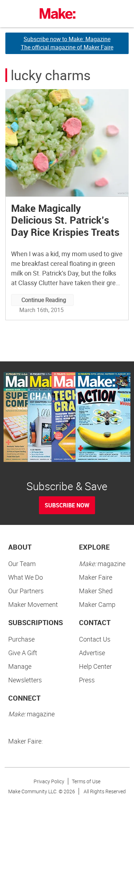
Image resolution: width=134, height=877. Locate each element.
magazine (102, 563)
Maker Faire (95, 577)
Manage (19, 666)
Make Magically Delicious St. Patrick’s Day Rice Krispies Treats (65, 220)
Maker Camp (97, 604)
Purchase (21, 639)
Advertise (92, 652)
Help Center (95, 666)
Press (87, 680)
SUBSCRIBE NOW (67, 505)
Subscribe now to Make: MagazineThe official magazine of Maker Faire (67, 43)
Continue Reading (43, 300)
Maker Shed (96, 590)
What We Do (25, 577)
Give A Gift (22, 652)
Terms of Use (86, 781)
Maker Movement (33, 604)
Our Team (22, 563)
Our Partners (26, 590)
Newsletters (25, 680)
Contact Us (94, 639)
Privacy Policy (49, 781)
